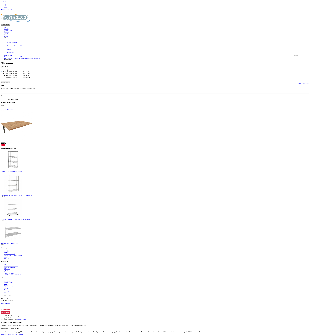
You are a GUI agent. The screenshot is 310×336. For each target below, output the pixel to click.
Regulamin (6, 289)
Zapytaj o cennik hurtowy (303, 83)
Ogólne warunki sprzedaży (11, 266)
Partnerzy (6, 291)
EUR (5, 5)
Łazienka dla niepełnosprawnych (12, 274)
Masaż (9, 49)
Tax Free (6, 270)
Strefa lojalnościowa (9, 272)
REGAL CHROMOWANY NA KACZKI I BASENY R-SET (17, 195)
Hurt (5, 34)
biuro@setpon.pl (5, 303)
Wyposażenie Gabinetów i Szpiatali (16, 45)
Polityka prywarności (6, 334)
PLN (5, 4)
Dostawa (6, 33)
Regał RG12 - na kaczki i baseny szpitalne (11, 171)
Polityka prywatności (9, 267)
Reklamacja (7, 269)
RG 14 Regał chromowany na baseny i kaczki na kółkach (15, 219)
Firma (5, 27)
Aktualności (7, 281)
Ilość (2, 78)
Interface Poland (21, 319)
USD (5, 7)
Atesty (5, 284)
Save (3, 145)
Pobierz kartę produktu (8, 109)
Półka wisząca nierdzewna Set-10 (9, 243)
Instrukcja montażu (9, 287)
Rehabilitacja (10, 52)
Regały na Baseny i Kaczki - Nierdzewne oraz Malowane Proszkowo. (22, 58)
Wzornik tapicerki (8, 30)
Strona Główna (8, 55)
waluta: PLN (4, 1)
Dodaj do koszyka (5, 82)
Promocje (6, 32)
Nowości (6, 251)
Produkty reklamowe (9, 273)
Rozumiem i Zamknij (17, 334)
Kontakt (6, 36)
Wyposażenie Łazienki (13, 42)
